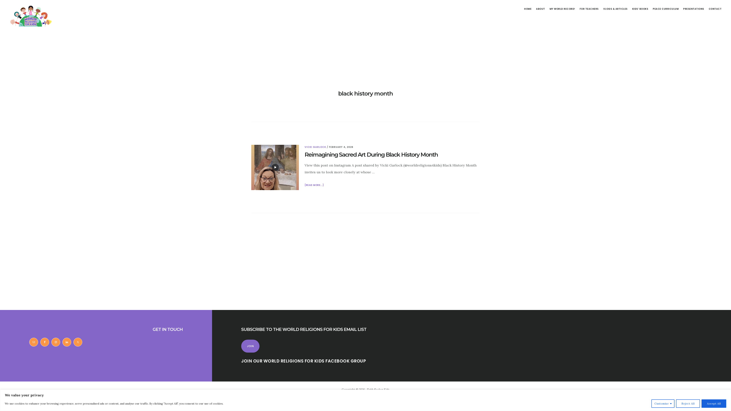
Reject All (688, 403)
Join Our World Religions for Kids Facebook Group (303, 361)
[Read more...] (314, 185)
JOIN (250, 346)
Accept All (714, 403)
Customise (661, 403)
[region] (365, 400)
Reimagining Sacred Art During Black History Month (371, 154)
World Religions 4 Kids (30, 16)
